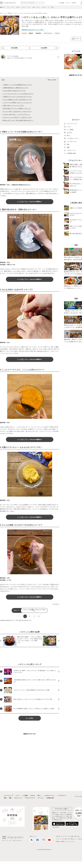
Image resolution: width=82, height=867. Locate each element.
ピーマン (13, 7)
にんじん (38, 7)
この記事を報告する (55, 604)
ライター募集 (70, 836)
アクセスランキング (30, 798)
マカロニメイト (18, 798)
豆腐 (33, 7)
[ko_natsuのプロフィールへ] (29, 57)
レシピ (17, 795)
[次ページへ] (39, 616)
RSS (69, 838)
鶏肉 (52, 7)
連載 (10, 798)
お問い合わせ (77, 836)
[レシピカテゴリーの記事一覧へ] (24, 33)
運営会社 (58, 841)
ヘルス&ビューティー (49, 795)
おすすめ (74, 2)
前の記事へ (14, 48)
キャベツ (29, 7)
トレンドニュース (8, 795)
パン (49, 7)
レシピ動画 (61, 2)
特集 (5, 798)
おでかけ (32, 795)
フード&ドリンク (61, 795)
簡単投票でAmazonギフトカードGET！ (33, 29)
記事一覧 (58, 836)
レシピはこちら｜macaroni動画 (28, 201)
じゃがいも (43, 7)
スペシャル (40, 798)
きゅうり (23, 7)
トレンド (68, 2)
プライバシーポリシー (70, 841)
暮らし (39, 795)
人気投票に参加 (50, 798)
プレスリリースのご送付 (61, 839)
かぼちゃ (18, 7)
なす (8, 7)
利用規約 (63, 841)
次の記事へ (44, 48)
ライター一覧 (64, 836)
